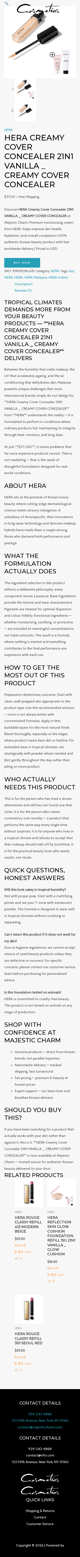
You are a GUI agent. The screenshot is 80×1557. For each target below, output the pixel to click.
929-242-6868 (40, 1414)
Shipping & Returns (40, 1511)
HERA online (58, 277)
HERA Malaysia (35, 277)
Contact (40, 1517)
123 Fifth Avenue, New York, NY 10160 (40, 1420)
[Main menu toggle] (40, 22)
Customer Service (40, 1524)
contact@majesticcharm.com (40, 1427)
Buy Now (22, 262)
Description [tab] (23, 284)
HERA (8, 130)
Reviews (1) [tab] (23, 290)
